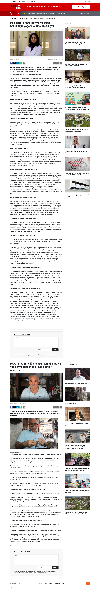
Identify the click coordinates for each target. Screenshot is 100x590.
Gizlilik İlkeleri (57, 583)
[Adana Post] (17, 6)
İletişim (50, 583)
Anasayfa (14, 18)
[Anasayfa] (11, 1)
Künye (46, 583)
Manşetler (15, 1)
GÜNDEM (29, 6)
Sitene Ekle (33, 1)
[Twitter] (14, 63)
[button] (54, 63)
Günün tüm (85, 13)
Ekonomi (35, 6)
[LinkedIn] (17, 63)
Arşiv (28, 1)
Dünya (41, 6)
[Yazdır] (24, 63)
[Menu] (74, 7)
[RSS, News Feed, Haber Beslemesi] (88, 583)
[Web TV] (86, 1)
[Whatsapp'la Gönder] (20, 63)
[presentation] (15, 13)
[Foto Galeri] (89, 1)
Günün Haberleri (22, 1)
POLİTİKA (47, 6)
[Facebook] (11, 63)
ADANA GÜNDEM (55, 6)
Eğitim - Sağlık (21, 18)
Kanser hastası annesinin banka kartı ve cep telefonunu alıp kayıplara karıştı (45, 13)
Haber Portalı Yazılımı (17, 588)
